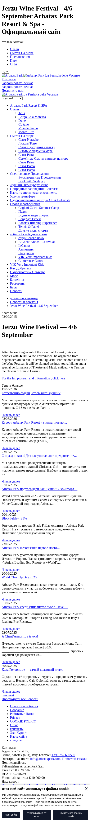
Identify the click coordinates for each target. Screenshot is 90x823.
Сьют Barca (26, 166)
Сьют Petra (26, 154)
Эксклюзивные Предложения (39, 177)
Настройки (11, 814)
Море (14, 276)
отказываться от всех (36, 815)
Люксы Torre (27, 143)
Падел (22, 211)
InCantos (24, 245)
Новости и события (24, 302)
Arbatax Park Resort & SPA (28, 105)
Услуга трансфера (22, 196)
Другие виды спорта (33, 230)
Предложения (20, 56)
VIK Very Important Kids (35, 257)
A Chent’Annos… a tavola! (36, 242)
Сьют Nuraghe (28, 139)
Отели (14, 49)
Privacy (15, 717)
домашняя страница (24, 298)
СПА (13, 64)
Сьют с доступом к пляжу (36, 147)
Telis (21, 113)
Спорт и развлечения (25, 204)
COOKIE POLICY (23, 721)
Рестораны (17, 283)
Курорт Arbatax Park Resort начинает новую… (34, 422)
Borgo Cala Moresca (32, 117)
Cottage (23, 124)
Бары (13, 287)
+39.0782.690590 (63, 755)
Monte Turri (26, 132)
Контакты (9, 79)
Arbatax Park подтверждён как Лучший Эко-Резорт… (39, 489)
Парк (13, 60)
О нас (14, 725)
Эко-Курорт (18, 732)
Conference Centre (30, 260)
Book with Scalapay (31, 181)
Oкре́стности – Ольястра (27, 272)
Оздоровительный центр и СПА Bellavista (40, 200)
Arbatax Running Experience (37, 223)
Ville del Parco (28, 128)
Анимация (25, 249)
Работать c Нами (22, 714)
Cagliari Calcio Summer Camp (38, 207)
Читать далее (11, 415)
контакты (16, 729)
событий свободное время (28, 234)
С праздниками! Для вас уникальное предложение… (39, 455)
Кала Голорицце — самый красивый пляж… (34, 669)
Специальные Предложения (30, 173)
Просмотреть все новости (20, 699)
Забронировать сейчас (17, 83)
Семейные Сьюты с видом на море (43, 158)
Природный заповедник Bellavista (34, 189)
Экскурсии (26, 253)
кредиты (16, 740)
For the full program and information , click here (33, 378)
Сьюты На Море (21, 53)
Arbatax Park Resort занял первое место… (31, 548)
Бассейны (17, 279)
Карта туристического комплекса (33, 192)
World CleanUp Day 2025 (19, 577)
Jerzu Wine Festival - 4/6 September (34, 305)
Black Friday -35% (14, 518)
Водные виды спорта (33, 215)
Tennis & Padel (28, 226)
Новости (16, 291)
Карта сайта (18, 736)
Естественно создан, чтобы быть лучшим (31, 393)
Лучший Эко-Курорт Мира (29, 185)
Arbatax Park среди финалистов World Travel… (35, 607)
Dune (22, 120)
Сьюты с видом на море (35, 151)
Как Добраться (20, 268)
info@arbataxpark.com (45, 759)
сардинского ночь (31, 238)
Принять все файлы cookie (70, 815)
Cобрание (17, 710)
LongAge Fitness (29, 219)
